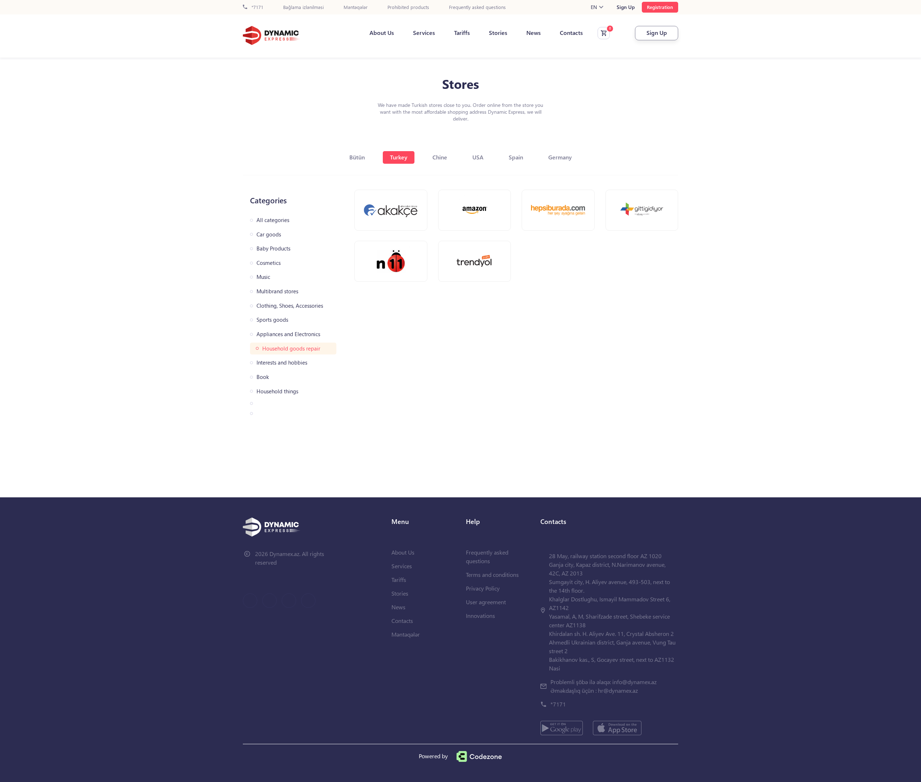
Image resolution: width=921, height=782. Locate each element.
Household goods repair (291, 348)
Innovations (480, 615)
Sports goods (272, 319)
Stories (498, 33)
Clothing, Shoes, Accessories (290, 305)
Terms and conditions (492, 574)
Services (424, 33)
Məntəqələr (356, 7)
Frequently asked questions (477, 7)
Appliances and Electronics (288, 334)
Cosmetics (269, 262)
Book (263, 377)
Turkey (398, 157)
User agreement (486, 602)
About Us (381, 33)
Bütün (357, 157)
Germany (560, 157)
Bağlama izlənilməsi (303, 7)
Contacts (571, 33)
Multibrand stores (277, 291)
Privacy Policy (483, 588)
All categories (273, 220)
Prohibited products (408, 7)
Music (263, 277)
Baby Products (273, 248)
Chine (439, 157)
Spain (516, 157)
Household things (277, 391)
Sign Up (626, 7)
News (533, 33)
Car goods (269, 234)
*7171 (256, 7)
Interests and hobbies (282, 362)
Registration (660, 7)
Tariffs (462, 33)
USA (478, 157)
